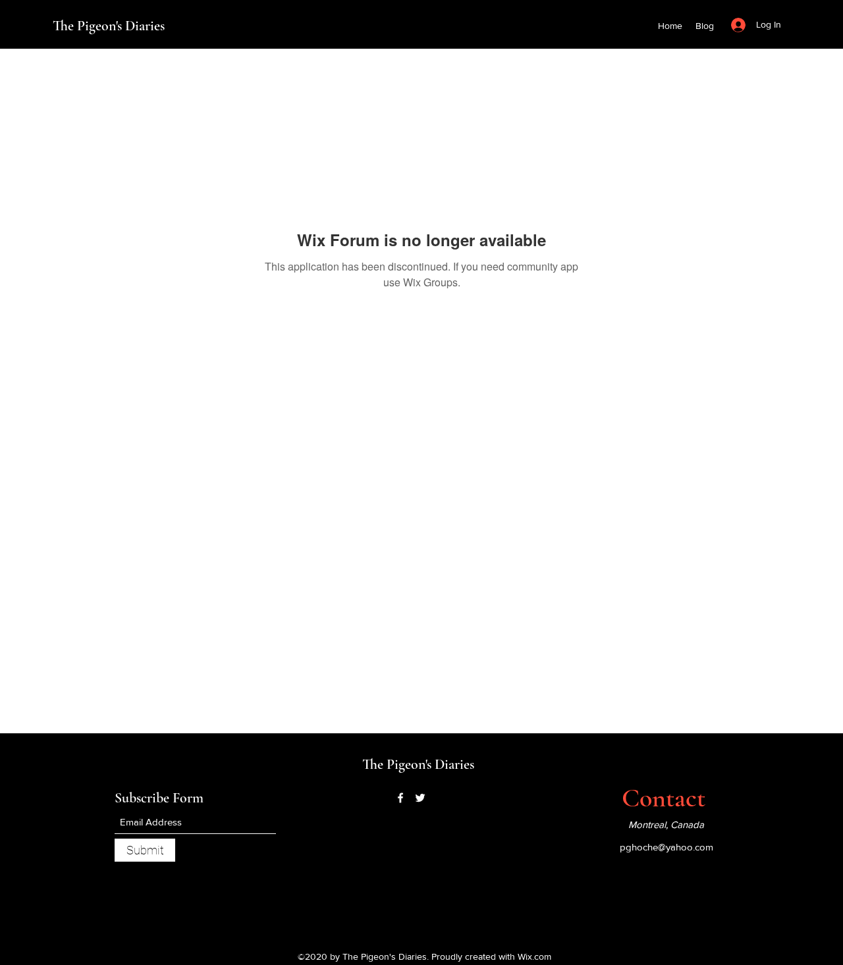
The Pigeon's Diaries (109, 25)
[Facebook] (400, 797)
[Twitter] (420, 797)
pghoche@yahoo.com (666, 846)
